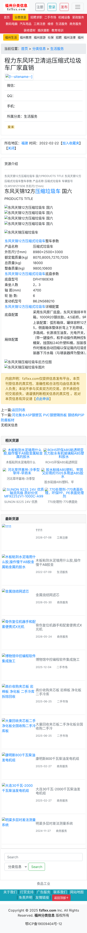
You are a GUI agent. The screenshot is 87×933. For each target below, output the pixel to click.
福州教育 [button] (26, 37)
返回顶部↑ (61, 898)
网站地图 (77, 892)
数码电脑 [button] (12, 23)
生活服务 (57, 49)
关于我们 (10, 892)
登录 (52, 7)
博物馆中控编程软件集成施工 (58, 659)
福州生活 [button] (11, 37)
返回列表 (18, 410)
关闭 (11, 148)
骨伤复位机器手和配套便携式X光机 (59, 627)
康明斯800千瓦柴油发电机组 (57, 758)
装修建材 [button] (29, 30)
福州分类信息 (44, 915)
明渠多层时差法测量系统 (54, 823)
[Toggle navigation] (78, 7)
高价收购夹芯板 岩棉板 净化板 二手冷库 (58, 692)
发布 (64, 7)
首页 (24, 49)
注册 (40, 7)
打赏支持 (27, 892)
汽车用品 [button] (25, 23)
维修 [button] (50, 23)
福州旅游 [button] (40, 37)
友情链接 (42, 897)
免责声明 (25, 897)
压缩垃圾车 (48, 191)
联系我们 (60, 892)
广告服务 (43, 892)
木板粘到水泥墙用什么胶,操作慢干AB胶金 (58, 562)
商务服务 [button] (75, 23)
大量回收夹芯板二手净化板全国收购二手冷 (59, 726)
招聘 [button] (59, 37)
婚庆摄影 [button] (43, 30)
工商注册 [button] (39, 23)
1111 (39, 530)
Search (36, 867)
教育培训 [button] (57, 30)
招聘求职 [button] (36, 17)
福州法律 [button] (70, 37)
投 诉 (11, 127)
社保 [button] (51, 37)
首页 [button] (7, 17)
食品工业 (43, 883)
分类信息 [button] (20, 17)
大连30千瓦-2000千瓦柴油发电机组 (58, 791)
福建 (24, 143)
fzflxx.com (47, 910)
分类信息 (39, 49)
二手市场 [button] (50, 17)
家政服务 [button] (78, 17)
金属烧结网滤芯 (47, 595)
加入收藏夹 (70, 143)
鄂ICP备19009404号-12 (43, 924)
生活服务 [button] (61, 23)
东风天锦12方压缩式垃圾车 (25, 241)
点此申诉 (42, 399)
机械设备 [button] (64, 17)
